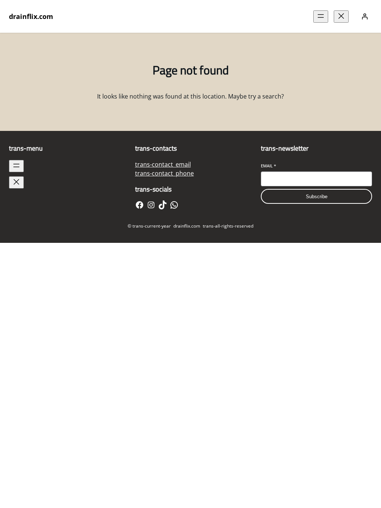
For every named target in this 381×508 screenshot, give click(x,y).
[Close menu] (341, 16)
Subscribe (316, 196)
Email (268, 165)
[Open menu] (320, 16)
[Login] (364, 16)
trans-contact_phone (164, 173)
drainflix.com (31, 16)
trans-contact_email (163, 164)
